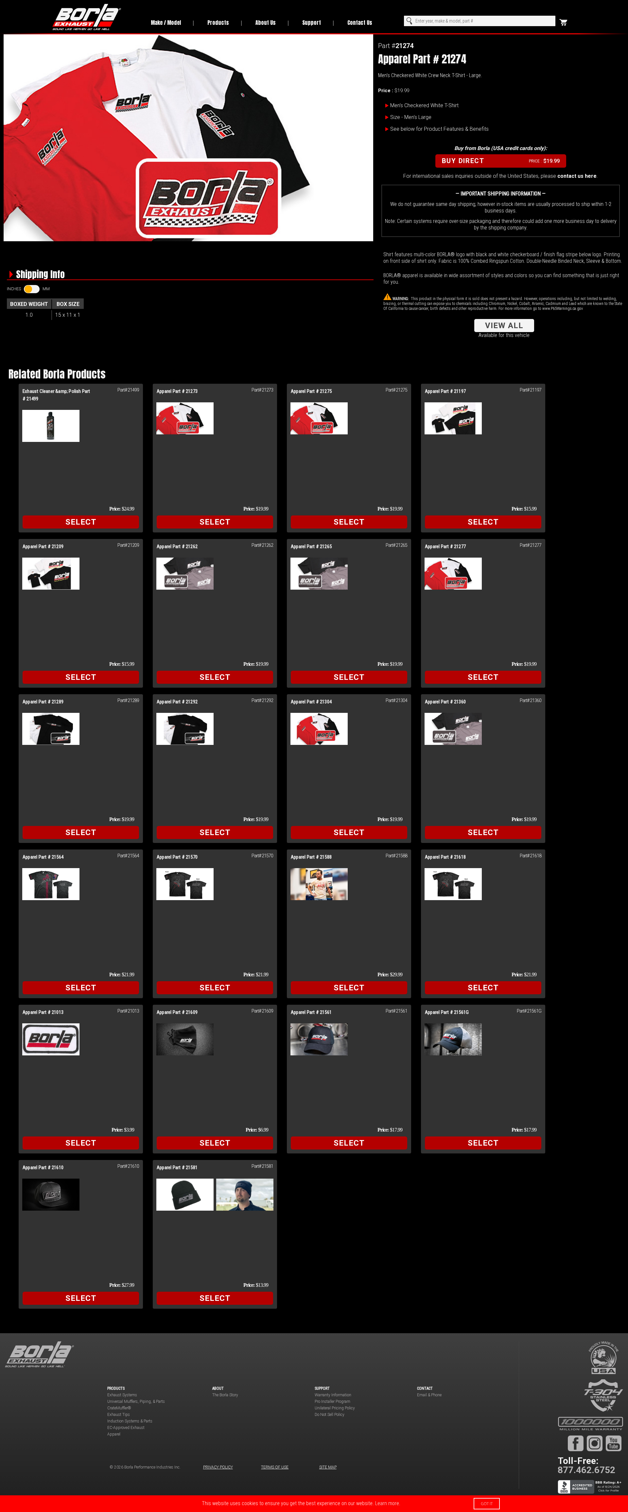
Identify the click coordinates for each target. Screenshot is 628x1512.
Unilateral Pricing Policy (335, 1408)
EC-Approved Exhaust (126, 1427)
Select (80, 522)
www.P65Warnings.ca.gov (562, 308)
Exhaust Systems (122, 1395)
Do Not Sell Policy (329, 1414)
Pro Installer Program (332, 1401)
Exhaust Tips (118, 1414)
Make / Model (166, 22)
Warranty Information (333, 1395)
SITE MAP (328, 1467)
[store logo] (94, 17)
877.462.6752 (586, 1470)
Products (218, 22)
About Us (265, 22)
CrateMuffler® (119, 1408)
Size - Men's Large (410, 117)
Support (311, 22)
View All (504, 325)
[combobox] (479, 21)
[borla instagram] (594, 1443)
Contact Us (359, 22)
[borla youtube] (613, 1443)
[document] (314, 1503)
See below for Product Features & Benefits (439, 129)
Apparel (113, 1434)
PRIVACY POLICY (218, 1467)
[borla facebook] (576, 1443)
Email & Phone (429, 1395)
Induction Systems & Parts (129, 1421)
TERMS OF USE (274, 1467)
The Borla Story (225, 1395)
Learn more (387, 1503)
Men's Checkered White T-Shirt (424, 105)
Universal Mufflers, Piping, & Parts (136, 1401)
